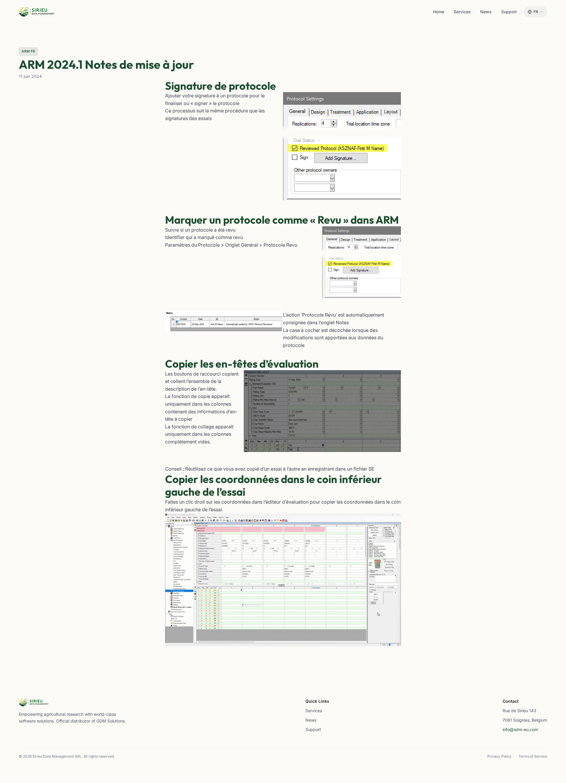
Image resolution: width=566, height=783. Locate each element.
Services (313, 710)
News (310, 720)
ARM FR (28, 51)
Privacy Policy (499, 756)
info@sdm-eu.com (520, 729)
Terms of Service (533, 756)
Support (313, 729)
